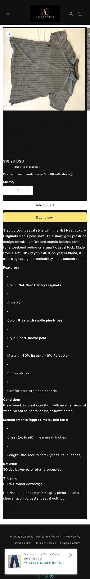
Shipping (8, 166)
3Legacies (27, 536)
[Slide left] (35, 118)
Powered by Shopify (46, 536)
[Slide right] (54, 118)
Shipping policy (70, 542)
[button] (8, 13)
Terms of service (46, 542)
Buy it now (45, 217)
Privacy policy (71, 536)
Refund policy (23, 542)
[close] (70, 555)
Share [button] (11, 511)
